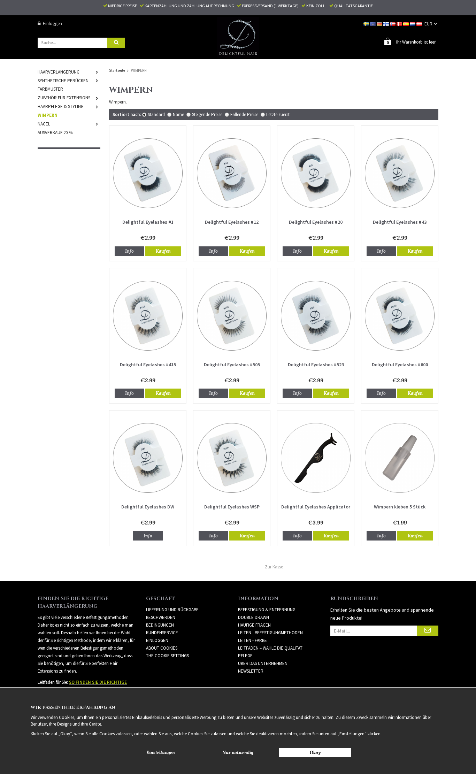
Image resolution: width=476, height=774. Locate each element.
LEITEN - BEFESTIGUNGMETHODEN (270, 633)
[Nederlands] (413, 23)
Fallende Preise (244, 114)
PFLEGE (245, 656)
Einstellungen (160, 753)
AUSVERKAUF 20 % (55, 133)
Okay (315, 753)
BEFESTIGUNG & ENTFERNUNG (266, 610)
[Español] (406, 23)
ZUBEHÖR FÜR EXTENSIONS (64, 98)
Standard (156, 114)
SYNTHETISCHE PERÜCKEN (63, 81)
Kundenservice (162, 633)
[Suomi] (386, 23)
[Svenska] (366, 23)
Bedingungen (160, 625)
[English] (373, 23)
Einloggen (52, 23)
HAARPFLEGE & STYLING (61, 106)
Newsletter (250, 671)
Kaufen (163, 251)
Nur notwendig (237, 753)
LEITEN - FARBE (252, 640)
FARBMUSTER (50, 89)
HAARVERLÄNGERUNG (58, 72)
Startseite (117, 70)
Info (129, 251)
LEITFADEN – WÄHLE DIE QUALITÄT (270, 648)
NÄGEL (44, 124)
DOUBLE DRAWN (253, 617)
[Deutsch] (380, 23)
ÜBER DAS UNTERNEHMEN (262, 663)
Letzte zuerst (278, 114)
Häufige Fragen (254, 625)
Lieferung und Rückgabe (172, 610)
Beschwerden (160, 617)
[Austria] (419, 23)
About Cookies (161, 648)
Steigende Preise (207, 114)
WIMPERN (47, 115)
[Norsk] (393, 23)
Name (178, 114)
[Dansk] (400, 23)
